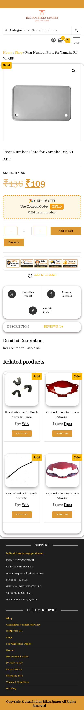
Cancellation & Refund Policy (23, 625)
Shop (19, 53)
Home (7, 53)
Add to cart (66, 231)
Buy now (14, 242)
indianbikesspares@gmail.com (24, 553)
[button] (73, 71)
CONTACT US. (14, 631)
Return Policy (14, 669)
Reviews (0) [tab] (53, 327)
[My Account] (53, 40)
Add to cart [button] (22, 433)
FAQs (9, 637)
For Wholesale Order (18, 644)
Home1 (10, 650)
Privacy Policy (14, 663)
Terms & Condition (17, 682)
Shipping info (14, 676)
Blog (9, 618)
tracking (11, 688)
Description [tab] (18, 327)
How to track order (17, 656)
